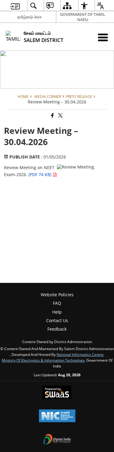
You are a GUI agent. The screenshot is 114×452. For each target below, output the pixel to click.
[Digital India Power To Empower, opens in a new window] (57, 440)
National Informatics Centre (80, 354)
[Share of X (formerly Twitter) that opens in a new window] (60, 115)
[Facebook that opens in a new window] (52, 115)
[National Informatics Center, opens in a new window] (57, 416)
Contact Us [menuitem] (57, 320)
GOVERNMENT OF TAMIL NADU (82, 17)
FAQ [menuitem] (57, 303)
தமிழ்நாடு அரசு (29, 16)
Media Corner (47, 96)
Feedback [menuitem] (57, 329)
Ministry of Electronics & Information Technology (43, 360)
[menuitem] (14, 5)
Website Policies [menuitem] (57, 294)
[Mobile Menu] (103, 37)
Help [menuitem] (57, 312)
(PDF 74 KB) (41, 174)
